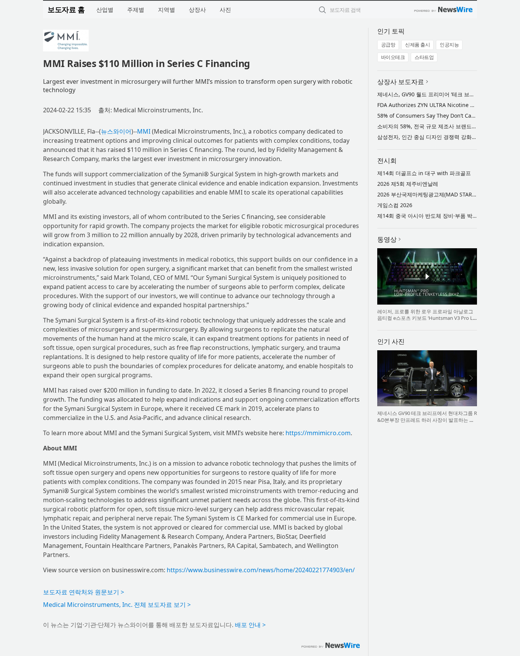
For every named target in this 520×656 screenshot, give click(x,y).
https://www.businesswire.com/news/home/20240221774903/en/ (261, 570)
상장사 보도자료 (400, 81)
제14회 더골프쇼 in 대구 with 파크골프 (424, 173)
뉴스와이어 (116, 131)
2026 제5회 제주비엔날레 (407, 183)
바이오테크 (393, 57)
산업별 (104, 9)
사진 (225, 9)
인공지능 (449, 44)
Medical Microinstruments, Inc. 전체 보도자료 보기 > (117, 604)
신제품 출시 (417, 44)
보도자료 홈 (66, 9)
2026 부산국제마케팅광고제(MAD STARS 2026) (433, 194)
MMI (143, 131)
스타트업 (424, 57)
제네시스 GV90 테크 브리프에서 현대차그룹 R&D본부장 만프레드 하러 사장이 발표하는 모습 (427, 420)
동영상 (387, 239)
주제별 (135, 9)
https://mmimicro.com (318, 433)
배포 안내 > (250, 625)
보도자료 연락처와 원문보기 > (83, 592)
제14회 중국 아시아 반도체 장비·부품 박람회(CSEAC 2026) (446, 215)
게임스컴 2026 (394, 205)
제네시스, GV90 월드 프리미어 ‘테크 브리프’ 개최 (435, 94)
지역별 (166, 9)
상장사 (197, 9)
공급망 (388, 44)
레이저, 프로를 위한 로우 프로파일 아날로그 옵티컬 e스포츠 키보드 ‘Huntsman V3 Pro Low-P (426, 318)
